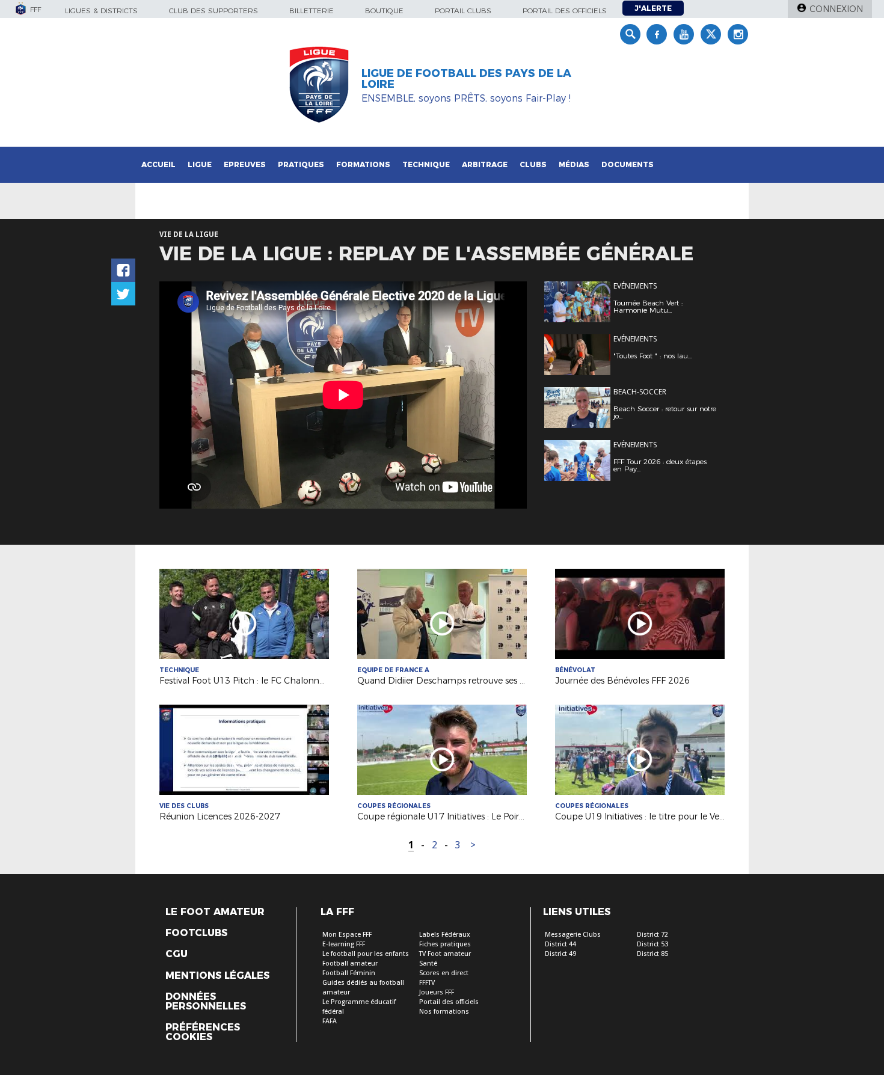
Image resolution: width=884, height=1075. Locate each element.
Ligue (200, 164)
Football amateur (350, 963)
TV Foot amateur (445, 954)
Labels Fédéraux (444, 935)
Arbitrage (485, 164)
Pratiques (301, 164)
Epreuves (245, 164)
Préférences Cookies (202, 1032)
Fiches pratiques (445, 944)
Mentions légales (217, 976)
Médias (574, 164)
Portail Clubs (463, 10)
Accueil (158, 164)
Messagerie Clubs (573, 935)
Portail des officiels (565, 10)
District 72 (652, 935)
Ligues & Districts (101, 10)
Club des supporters (213, 10)
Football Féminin (348, 973)
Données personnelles (205, 1001)
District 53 (652, 944)
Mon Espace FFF (347, 935)
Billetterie (311, 10)
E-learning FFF (343, 944)
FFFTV (427, 983)
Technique (426, 164)
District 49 (560, 954)
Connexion (836, 9)
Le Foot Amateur (215, 912)
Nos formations (444, 1011)
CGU (176, 954)
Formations (363, 164)
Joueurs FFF (436, 992)
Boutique (384, 10)
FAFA (329, 1021)
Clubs (533, 164)
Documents (627, 164)
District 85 (652, 954)
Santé (428, 963)
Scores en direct (443, 973)
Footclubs (196, 933)
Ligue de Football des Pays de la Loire (466, 79)
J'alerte (653, 8)
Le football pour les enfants (365, 954)
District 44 (560, 944)
